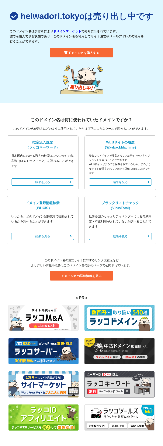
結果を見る (42, 182)
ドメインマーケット (67, 31)
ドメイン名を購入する (84, 52)
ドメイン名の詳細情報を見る (81, 276)
